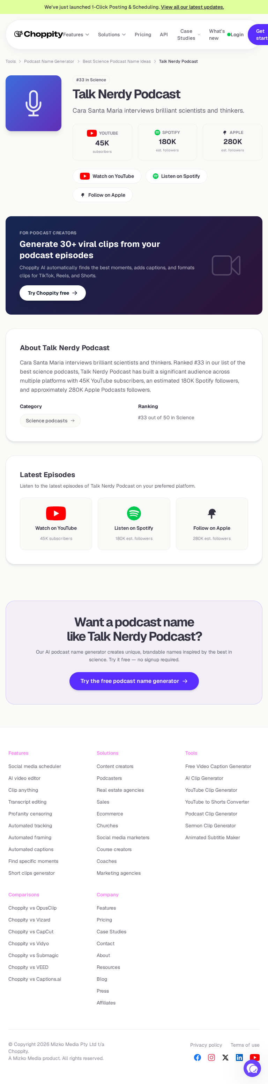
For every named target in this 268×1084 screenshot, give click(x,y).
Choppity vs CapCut (30, 931)
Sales (103, 802)
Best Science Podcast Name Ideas (117, 61)
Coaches (107, 861)
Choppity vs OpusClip (32, 908)
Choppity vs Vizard (29, 920)
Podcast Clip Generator (211, 814)
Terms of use (245, 1045)
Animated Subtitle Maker (212, 837)
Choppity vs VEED (28, 967)
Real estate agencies (120, 790)
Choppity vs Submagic (33, 955)
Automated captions (30, 849)
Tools (11, 61)
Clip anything (23, 790)
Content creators (115, 766)
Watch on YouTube (113, 176)
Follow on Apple (106, 195)
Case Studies (186, 34)
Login (237, 34)
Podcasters (109, 778)
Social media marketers (123, 837)
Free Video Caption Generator (218, 766)
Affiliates (106, 1003)
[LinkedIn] (239, 1057)
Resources (108, 967)
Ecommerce (110, 814)
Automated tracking (30, 825)
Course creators (114, 849)
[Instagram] (211, 1057)
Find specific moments (33, 861)
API (164, 34)
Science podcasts (47, 420)
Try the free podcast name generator (130, 681)
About (103, 955)
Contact (105, 943)
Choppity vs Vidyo (28, 943)
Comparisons (23, 894)
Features (73, 34)
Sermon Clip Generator (210, 825)
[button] (252, 1068)
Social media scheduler (34, 766)
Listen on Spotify (180, 176)
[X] (225, 1057)
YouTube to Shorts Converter (217, 802)
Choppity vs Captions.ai (34, 979)
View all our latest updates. (192, 7)
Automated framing (29, 837)
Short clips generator (31, 873)
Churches (107, 825)
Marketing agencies (119, 873)
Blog (102, 979)
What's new (217, 34)
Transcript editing (27, 802)
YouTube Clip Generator (211, 790)
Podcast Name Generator (49, 61)
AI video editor (24, 778)
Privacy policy (206, 1045)
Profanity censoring (30, 814)
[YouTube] (255, 1057)
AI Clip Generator (204, 778)
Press (103, 991)
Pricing (143, 34)
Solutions (109, 34)
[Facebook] (197, 1057)
